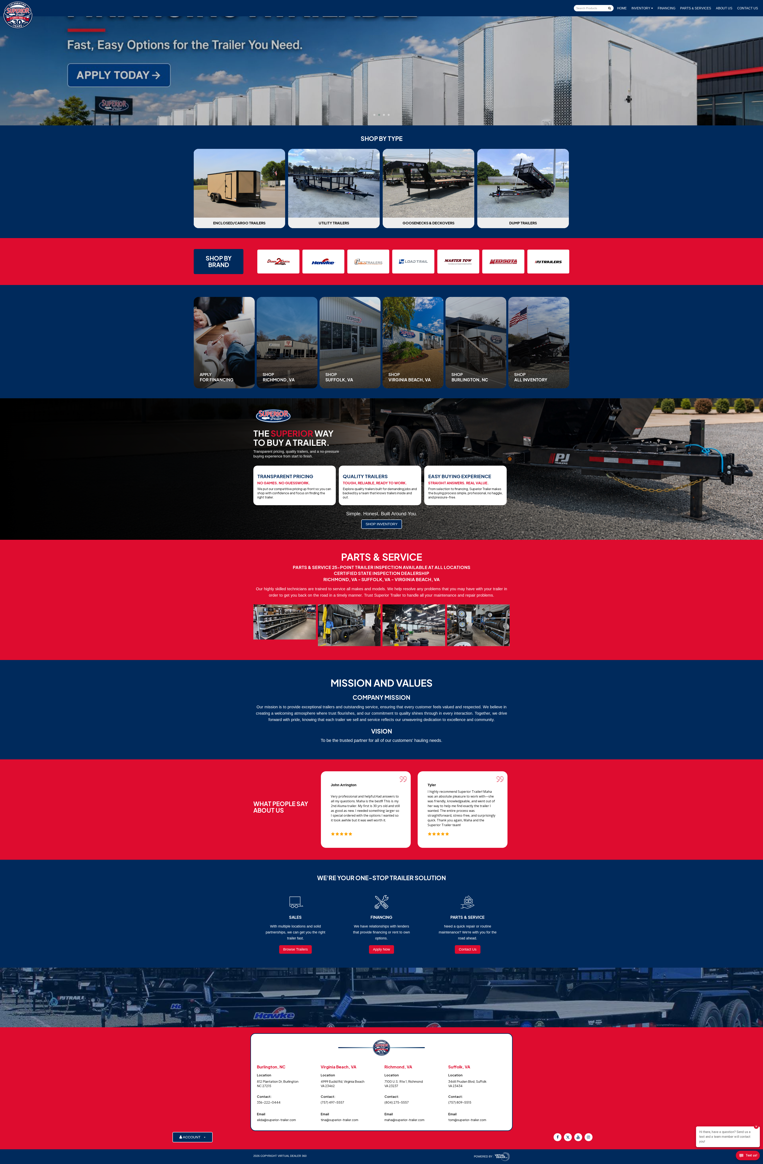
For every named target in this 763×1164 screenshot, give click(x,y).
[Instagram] (589, 1137)
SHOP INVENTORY (382, 524)
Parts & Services (695, 8)
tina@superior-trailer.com (339, 1120)
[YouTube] (578, 1137)
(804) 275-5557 (396, 1102)
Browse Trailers (295, 949)
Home (622, 8)
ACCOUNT (192, 1137)
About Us (724, 8)
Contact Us (747, 8)
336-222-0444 (269, 1102)
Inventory (641, 8)
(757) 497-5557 (332, 1102)
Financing (666, 8)
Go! (609, 8)
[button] (374, 115)
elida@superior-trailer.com (276, 1120)
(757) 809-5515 (459, 1102)
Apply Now (381, 949)
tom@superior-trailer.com (467, 1120)
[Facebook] (558, 1137)
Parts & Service (377, 106)
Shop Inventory (334, 106)
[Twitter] (568, 1137)
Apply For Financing (425, 106)
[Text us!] (748, 1156)
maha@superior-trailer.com (404, 1120)
